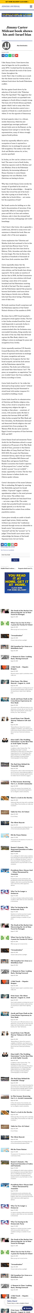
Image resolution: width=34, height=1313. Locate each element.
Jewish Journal (11, 6)
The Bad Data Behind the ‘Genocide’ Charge (20, 765)
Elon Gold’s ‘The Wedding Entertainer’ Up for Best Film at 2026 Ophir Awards (22, 742)
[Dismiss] (6, 1297)
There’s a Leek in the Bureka (21, 798)
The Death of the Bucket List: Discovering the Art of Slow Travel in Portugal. (22, 613)
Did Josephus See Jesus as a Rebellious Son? (21, 647)
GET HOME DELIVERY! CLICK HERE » (17, 2)
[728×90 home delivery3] (17, 15)
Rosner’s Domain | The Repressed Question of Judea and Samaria (22, 849)
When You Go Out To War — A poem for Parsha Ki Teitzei (21, 624)
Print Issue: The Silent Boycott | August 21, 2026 (20, 682)
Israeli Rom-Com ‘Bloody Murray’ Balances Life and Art (21, 720)
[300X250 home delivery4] (17, 582)
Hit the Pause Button (18, 835)
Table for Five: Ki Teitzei (20, 812)
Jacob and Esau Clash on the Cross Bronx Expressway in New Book (21, 701)
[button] (3, 55)
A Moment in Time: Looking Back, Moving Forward (21, 658)
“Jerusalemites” (17, 636)
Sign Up (15, 560)
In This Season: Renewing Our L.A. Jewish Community (21, 783)
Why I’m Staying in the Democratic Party (19, 908)
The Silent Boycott (18, 823)
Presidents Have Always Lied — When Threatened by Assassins (22, 872)
